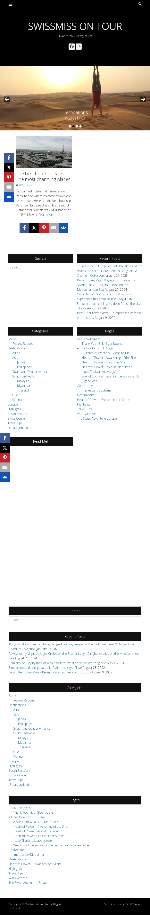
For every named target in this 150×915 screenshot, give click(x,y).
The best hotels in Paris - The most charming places (43, 176)
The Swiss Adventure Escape (97, 418)
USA (15, 395)
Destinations (16, 348)
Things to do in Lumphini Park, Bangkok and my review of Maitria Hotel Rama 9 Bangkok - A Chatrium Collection (109, 271)
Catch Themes (133, 904)
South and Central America (30, 371)
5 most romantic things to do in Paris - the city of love (45, 667)
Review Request (23, 343)
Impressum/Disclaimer (97, 390)
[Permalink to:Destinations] (75, 98)
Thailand (23, 390)
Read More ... (47, 215)
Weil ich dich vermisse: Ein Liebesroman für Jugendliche (51, 845)
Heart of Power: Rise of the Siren (104, 362)
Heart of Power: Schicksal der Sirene (107, 367)
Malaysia (23, 381)
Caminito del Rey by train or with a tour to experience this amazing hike (57, 663)
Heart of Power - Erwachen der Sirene (103, 400)
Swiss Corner (17, 418)
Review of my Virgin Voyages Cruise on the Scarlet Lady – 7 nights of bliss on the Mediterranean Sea (106, 285)
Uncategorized (18, 428)
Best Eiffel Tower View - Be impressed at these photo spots (50, 672)
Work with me (86, 414)
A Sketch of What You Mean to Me (106, 353)
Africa (16, 353)
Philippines (24, 367)
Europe (13, 404)
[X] (9, 167)
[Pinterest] (9, 177)
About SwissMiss (89, 339)
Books (12, 339)
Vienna (17, 400)
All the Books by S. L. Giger (95, 348)
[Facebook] (9, 158)
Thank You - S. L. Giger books (102, 343)
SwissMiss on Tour (75, 26)
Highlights (14, 409)
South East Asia (23, 376)
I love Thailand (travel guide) (101, 371)
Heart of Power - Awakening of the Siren (110, 357)
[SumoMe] (9, 197)
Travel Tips (15, 423)
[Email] (9, 187)
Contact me (85, 386)
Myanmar (23, 386)
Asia (15, 357)
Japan (21, 362)
